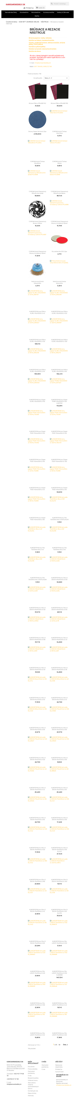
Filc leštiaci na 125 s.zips (59, 251)
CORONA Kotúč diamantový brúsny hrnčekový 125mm (59, 222)
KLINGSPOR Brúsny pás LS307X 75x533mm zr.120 (37, 972)
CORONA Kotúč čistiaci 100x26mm (37, 162)
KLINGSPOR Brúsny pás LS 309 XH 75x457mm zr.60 (59, 788)
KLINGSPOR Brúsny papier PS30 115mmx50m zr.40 (37, 488)
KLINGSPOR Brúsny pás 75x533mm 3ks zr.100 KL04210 (59, 518)
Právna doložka (32, 1069)
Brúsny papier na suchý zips (37, 131)
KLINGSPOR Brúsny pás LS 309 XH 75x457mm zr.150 (59, 758)
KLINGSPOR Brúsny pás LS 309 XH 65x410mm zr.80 (37, 728)
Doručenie (31, 1066)
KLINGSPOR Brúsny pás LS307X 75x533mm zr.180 (37, 1004)
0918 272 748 (47, 66)
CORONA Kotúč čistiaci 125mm (59, 162)
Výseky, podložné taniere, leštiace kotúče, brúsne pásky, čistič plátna (47, 43)
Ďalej (66, 1045)
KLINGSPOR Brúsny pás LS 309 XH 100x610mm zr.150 (59, 608)
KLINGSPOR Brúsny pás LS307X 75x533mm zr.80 (59, 1034)
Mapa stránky (32, 1093)
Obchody (31, 1095)
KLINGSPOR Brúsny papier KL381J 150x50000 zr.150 (37, 400)
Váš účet (59, 1062)
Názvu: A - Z (56, 78)
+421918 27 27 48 (13, 1079)
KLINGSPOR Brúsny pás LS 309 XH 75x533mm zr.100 (59, 818)
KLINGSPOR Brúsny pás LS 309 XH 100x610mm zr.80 (59, 668)
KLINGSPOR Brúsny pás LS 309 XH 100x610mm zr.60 (37, 668)
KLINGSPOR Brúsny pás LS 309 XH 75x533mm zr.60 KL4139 (59, 911)
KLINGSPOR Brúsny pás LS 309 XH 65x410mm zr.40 (59, 698)
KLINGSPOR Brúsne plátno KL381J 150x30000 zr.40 (37, 312)
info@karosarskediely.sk (42, 63)
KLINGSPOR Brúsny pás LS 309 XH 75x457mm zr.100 (59, 728)
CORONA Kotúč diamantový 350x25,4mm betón (59, 192)
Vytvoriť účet (59, 1072)
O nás (29, 1075)
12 (59, 1045)
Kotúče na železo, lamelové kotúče (41, 40)
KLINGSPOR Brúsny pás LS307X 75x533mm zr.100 (59, 942)
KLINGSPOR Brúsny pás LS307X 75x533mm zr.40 (59, 1004)
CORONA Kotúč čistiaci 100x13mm (59, 132)
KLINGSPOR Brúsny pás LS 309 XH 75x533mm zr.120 (37, 848)
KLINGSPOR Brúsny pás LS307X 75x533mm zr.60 (37, 1034)
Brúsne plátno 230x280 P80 (59, 103)
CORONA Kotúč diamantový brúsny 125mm (37, 222)
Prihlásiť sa (58, 1069)
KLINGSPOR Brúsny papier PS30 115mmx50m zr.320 (59, 460)
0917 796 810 (38, 66)
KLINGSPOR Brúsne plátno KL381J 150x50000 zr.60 (37, 370)
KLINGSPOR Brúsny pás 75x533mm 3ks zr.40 (37, 548)
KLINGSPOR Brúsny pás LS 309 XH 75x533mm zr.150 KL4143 (59, 849)
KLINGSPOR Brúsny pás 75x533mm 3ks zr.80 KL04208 (37, 578)
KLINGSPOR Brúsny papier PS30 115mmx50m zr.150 (37, 460)
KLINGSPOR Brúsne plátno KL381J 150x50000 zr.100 (59, 312)
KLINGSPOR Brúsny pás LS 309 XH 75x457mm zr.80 (37, 818)
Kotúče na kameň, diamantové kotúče (42, 49)
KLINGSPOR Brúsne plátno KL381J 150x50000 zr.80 (59, 370)
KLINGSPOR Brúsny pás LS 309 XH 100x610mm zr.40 (59, 638)
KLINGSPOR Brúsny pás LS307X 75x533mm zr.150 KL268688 (59, 973)
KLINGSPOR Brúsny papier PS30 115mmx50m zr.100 (37, 432)
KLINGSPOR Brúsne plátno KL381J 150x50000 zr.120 (37, 340)
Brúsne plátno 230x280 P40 (37, 103)
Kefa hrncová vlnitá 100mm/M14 (37, 282)
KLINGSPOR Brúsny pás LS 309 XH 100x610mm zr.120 (37, 608)
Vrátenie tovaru (33, 1080)
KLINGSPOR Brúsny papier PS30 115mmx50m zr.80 (37, 518)
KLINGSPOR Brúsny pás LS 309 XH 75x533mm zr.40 (37, 910)
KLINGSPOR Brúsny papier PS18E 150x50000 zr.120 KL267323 (59, 401)
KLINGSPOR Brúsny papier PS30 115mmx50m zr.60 (59, 488)
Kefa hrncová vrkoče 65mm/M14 (59, 282)
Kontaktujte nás (33, 1091)
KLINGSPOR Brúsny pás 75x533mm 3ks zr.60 (59, 548)
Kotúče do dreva (35, 51)
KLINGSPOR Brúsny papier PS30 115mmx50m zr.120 (59, 432)
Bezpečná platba (33, 1078)
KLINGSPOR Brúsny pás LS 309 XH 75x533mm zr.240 (59, 880)
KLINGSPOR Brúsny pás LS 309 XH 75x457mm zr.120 (37, 758)
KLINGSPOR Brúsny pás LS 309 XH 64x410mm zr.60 (37, 698)
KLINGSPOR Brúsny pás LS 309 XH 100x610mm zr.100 (59, 578)
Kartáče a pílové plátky (37, 47)
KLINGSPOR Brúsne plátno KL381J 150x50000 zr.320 (59, 340)
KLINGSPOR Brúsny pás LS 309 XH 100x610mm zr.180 (37, 638)
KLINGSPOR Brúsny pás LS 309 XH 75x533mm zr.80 (37, 942)
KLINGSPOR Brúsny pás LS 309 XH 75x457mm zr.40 (37, 788)
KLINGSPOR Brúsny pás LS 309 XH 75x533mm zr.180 (37, 880)
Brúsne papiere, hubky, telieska (40, 38)
